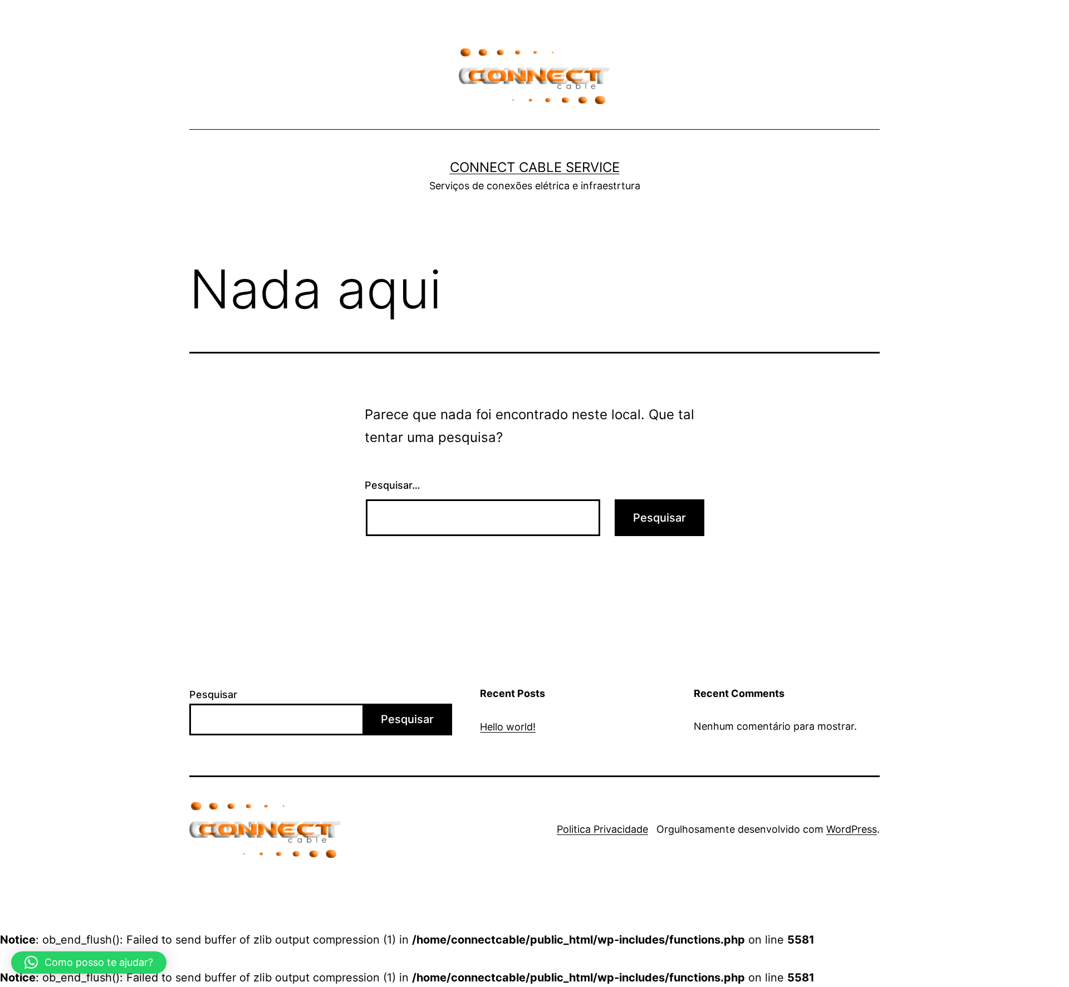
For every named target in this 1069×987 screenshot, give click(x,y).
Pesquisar (213, 694)
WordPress (851, 829)
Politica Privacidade (602, 829)
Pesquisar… (392, 485)
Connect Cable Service (535, 167)
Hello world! (508, 727)
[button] (88, 962)
